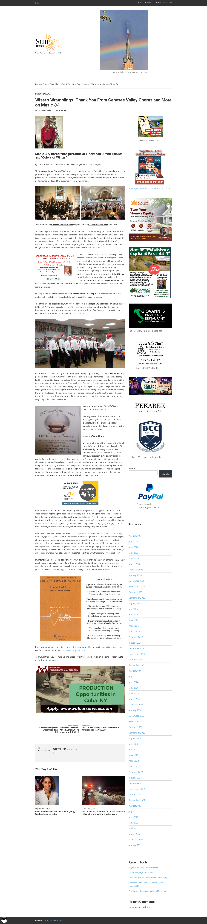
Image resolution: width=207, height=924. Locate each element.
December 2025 (136, 580)
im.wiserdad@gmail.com (74, 650)
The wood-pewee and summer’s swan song (148, 877)
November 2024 (137, 654)
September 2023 (137, 732)
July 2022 (133, 811)
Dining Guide (167, 3)
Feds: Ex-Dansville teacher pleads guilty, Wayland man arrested (55, 812)
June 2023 (133, 749)
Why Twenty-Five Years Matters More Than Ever (150, 891)
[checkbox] (4, 920)
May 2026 (133, 552)
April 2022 (134, 828)
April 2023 (134, 760)
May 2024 (133, 687)
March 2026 (134, 564)
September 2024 (137, 665)
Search (132, 468)
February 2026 (136, 569)
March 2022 (134, 833)
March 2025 (134, 631)
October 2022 (135, 794)
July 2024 (133, 676)
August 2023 (135, 738)
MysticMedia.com (55, 920)
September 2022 (137, 800)
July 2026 (133, 541)
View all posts (72, 749)
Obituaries (148, 3)
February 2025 (136, 637)
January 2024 (135, 710)
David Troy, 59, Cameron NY (141, 872)
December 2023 (136, 715)
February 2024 (136, 704)
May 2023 (133, 755)
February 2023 (136, 772)
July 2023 (133, 744)
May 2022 (133, 822)
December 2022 (136, 783)
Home (140, 3)
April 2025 (134, 625)
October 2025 (135, 592)
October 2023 (135, 727)
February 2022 (136, 839)
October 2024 (135, 659)
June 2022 (133, 817)
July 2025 (133, 609)
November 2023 (137, 721)
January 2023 (135, 777)
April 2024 (134, 693)
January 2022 (135, 845)
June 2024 (133, 682)
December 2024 (136, 648)
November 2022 (137, 788)
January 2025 (135, 642)
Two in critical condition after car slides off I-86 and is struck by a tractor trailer (103, 812)
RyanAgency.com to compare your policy (149, 188)
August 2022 (135, 805)
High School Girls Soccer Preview (143, 867)
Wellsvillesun (46, 111)
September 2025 (137, 597)
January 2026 (135, 575)
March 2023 (134, 766)
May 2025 (133, 620)
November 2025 (137, 586)
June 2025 (133, 614)
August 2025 (135, 603)
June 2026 (133, 547)
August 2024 (135, 670)
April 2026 (134, 558)
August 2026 (135, 535)
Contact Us (157, 3)
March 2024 (134, 699)
